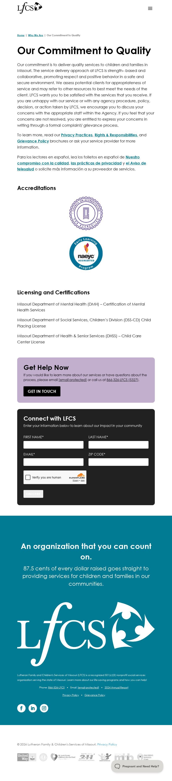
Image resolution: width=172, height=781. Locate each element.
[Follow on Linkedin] (33, 708)
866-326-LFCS (56, 687)
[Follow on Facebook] (21, 708)
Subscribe (33, 493)
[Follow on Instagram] (44, 708)
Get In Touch (42, 391)
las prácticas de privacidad (96, 163)
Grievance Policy (33, 141)
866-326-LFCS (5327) (122, 379)
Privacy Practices (77, 135)
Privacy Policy (71, 695)
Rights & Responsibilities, (116, 135)
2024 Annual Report (116, 687)
